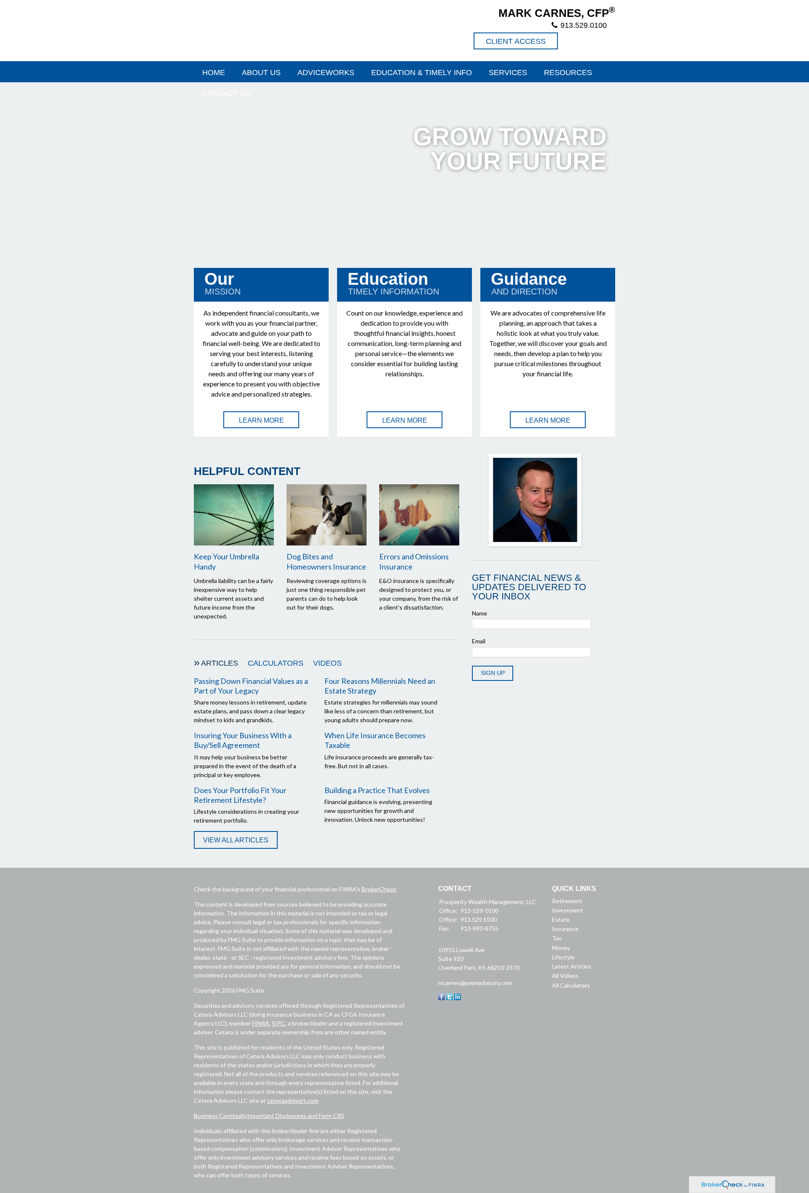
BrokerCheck (379, 889)
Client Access (516, 41)
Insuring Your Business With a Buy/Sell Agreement (243, 740)
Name (479, 613)
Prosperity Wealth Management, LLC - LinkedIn (606, 40)
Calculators (275, 663)
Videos (327, 663)
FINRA (260, 1023)
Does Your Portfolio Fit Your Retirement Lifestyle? (240, 794)
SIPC (278, 1023)
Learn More (261, 420)
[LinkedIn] (457, 997)
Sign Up (493, 672)
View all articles (235, 840)
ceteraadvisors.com (293, 1100)
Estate (561, 919)
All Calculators (571, 985)
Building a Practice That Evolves (377, 790)
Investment (567, 910)
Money (561, 947)
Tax (556, 938)
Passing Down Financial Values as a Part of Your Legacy (251, 685)
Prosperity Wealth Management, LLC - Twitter (588, 40)
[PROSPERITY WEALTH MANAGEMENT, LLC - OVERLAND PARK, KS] (283, 29)
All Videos (565, 975)
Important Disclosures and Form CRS (295, 1115)
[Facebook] (441, 997)
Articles (219, 663)
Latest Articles (571, 966)
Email (478, 641)
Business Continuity (220, 1115)
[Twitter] (449, 997)
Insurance (565, 928)
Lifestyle (563, 957)
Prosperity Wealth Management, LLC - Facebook (570, 40)
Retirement (567, 900)
